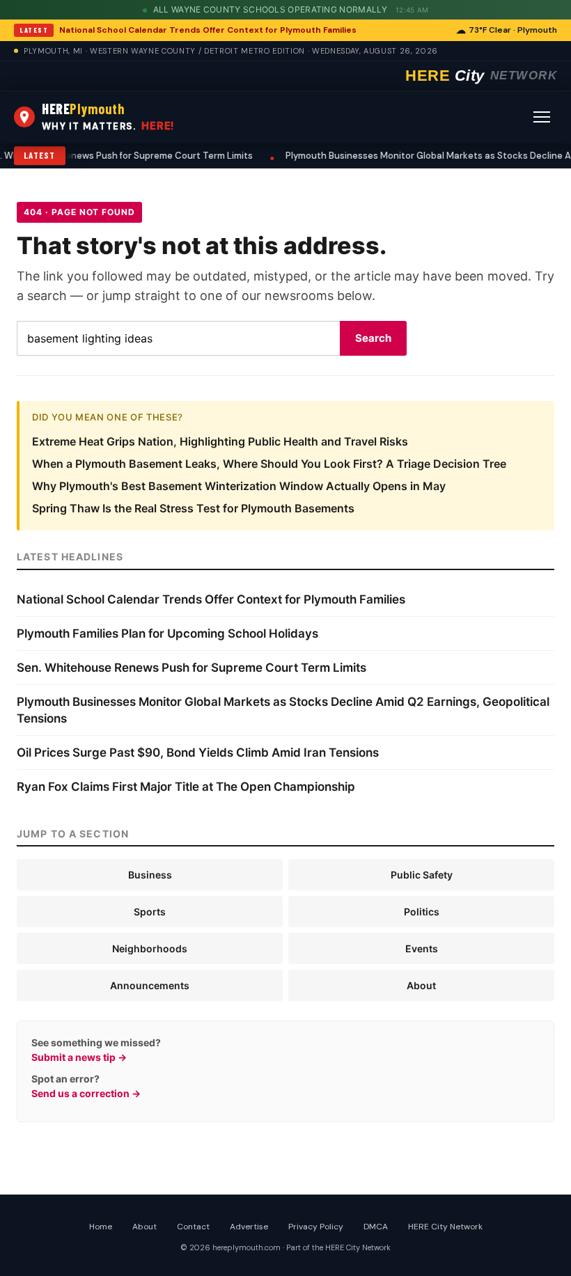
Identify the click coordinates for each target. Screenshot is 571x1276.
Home (100, 1226)
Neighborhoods (149, 948)
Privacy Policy (315, 1226)
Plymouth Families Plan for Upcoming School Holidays (167, 633)
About (421, 985)
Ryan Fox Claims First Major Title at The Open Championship (186, 787)
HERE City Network (445, 1226)
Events (421, 948)
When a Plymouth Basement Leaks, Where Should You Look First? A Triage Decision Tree (269, 464)
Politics (421, 911)
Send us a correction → (86, 1093)
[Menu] (541, 117)
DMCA (375, 1226)
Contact (193, 1226)
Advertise (249, 1226)
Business (150, 875)
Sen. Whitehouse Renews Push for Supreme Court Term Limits (191, 668)
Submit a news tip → (79, 1057)
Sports (150, 911)
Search (373, 338)
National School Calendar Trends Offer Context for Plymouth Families (208, 30)
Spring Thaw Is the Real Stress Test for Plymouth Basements (193, 508)
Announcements (149, 985)
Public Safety (422, 875)
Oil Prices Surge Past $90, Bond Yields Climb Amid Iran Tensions (198, 752)
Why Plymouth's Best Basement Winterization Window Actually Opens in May (239, 486)
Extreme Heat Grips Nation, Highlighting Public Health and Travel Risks (220, 441)
